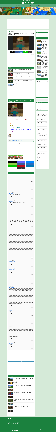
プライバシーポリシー (45, 429)
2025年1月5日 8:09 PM (11, 193)
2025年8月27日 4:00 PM (12, 261)
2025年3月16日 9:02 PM (12, 201)
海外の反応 (12, 31)
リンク (41, 429)
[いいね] (9, 179)
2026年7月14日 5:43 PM (12, 327)
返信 (32, 181)
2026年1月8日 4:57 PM (11, 310)
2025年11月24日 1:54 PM (12, 287)
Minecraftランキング (10, 159)
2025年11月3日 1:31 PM (12, 269)
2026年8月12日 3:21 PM (12, 343)
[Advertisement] (28, 24)
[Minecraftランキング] (15, 157)
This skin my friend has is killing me (17, 140)
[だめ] (11, 179)
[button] (30, 52)
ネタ (9, 31)
